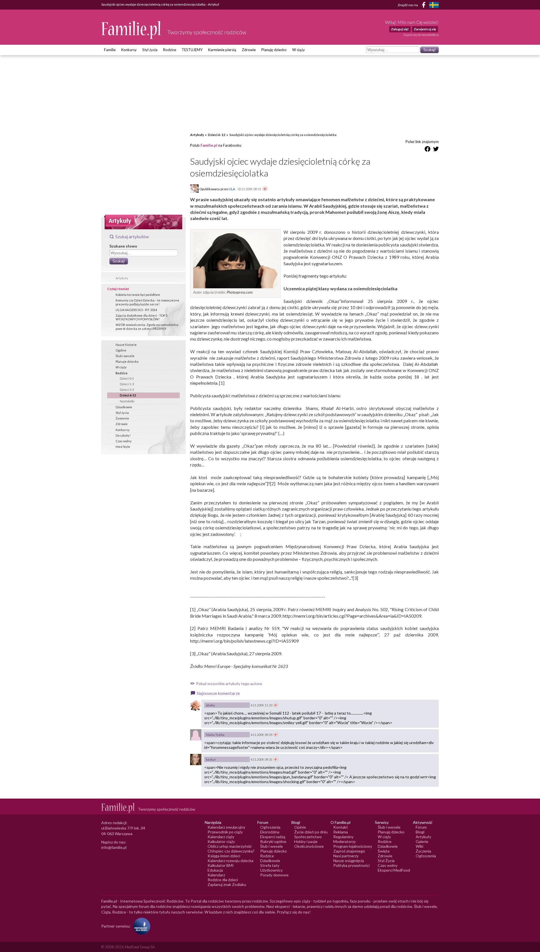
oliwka (210, 705)
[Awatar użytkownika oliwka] (195, 705)
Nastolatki (127, 401)
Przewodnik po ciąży (225, 831)
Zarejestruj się (425, 29)
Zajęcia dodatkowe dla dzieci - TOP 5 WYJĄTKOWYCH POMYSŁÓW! (141, 317)
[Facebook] (424, 5)
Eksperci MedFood (394, 870)
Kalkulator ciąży (221, 841)
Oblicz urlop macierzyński (229, 846)
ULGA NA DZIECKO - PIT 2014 (136, 310)
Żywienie (122, 418)
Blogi (420, 831)
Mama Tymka (215, 734)
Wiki (419, 846)
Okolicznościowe (309, 846)
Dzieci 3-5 (127, 389)
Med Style (123, 446)
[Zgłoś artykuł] (264, 189)
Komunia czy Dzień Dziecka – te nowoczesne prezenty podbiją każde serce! (147, 302)
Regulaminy (343, 836)
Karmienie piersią (222, 49)
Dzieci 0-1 (127, 378)
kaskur (211, 759)
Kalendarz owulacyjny (226, 827)
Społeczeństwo (308, 836)
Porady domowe (274, 874)
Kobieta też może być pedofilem (138, 294)
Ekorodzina (269, 831)
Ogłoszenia (270, 827)
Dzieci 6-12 (128, 395)
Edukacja (215, 870)
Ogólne (121, 350)
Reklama (340, 831)
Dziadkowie (124, 407)
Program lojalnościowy (352, 846)
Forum (421, 827)
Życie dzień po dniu (311, 831)
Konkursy (129, 49)
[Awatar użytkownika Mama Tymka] (195, 734)
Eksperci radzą (272, 836)
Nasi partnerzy (346, 855)
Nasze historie (126, 344)
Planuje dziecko (127, 361)
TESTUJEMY (192, 49)
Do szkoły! (123, 435)
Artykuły (122, 278)
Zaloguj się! (400, 29)
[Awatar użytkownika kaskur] (195, 759)
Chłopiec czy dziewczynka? (231, 851)
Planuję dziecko (274, 49)
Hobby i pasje (306, 841)
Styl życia (150, 49)
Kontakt (340, 827)
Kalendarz (216, 874)
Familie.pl (209, 145)
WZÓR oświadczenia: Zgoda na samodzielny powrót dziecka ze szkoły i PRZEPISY (147, 326)
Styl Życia (386, 860)
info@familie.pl (114, 847)
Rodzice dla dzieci (223, 879)
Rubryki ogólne (273, 841)
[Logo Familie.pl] (131, 30)
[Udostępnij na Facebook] (427, 150)
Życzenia (423, 851)
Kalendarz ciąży (221, 836)
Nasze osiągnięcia (348, 860)
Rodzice (169, 49)
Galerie (422, 841)
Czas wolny (124, 441)
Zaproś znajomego (349, 851)
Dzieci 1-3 (127, 384)
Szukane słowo (123, 246)
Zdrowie (249, 49)
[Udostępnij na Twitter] (436, 150)
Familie (110, 49)
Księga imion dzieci (224, 855)
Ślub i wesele (125, 356)
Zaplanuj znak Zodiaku (227, 884)
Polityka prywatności (351, 865)
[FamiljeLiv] (434, 5)
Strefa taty (269, 865)
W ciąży (298, 49)
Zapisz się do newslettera (421, 35)
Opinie (300, 827)
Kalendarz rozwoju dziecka (230, 860)
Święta (384, 851)
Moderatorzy (344, 841)
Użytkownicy (271, 870)
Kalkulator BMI (221, 865)
